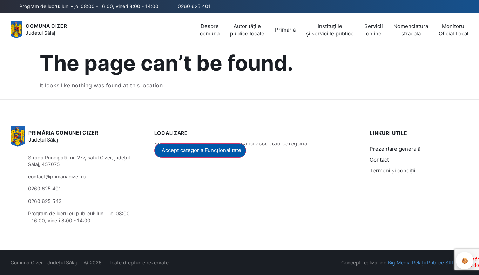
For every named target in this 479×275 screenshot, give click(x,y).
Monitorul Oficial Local (453, 30)
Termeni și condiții (393, 170)
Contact (379, 159)
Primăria (285, 29)
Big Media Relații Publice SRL (421, 263)
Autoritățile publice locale (247, 30)
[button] (439, 6)
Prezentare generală (395, 148)
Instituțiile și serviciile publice (330, 30)
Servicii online (373, 30)
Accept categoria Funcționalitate (201, 150)
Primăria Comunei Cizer (63, 133)
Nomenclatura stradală (410, 30)
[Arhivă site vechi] (464, 6)
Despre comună (210, 30)
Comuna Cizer (46, 26)
